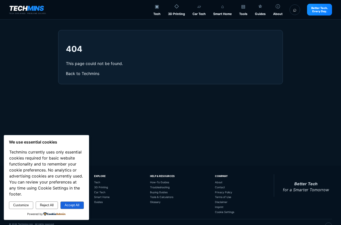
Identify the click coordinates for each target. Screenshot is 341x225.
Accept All (72, 205)
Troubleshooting (160, 187)
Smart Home (222, 14)
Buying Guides (159, 192)
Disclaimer (221, 202)
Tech (157, 14)
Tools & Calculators (161, 197)
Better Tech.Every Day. (319, 9)
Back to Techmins (82, 73)
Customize (21, 205)
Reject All (47, 205)
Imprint (219, 207)
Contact (220, 187)
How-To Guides (159, 182)
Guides (260, 14)
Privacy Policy (223, 192)
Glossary (155, 202)
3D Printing (176, 14)
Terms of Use (223, 197)
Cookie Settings (224, 212)
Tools (243, 14)
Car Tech (199, 14)
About (278, 14)
